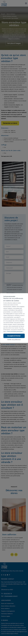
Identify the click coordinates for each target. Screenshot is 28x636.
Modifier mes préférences (14, 339)
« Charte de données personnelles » (14, 331)
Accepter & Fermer (14, 336)
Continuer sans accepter (9, 296)
